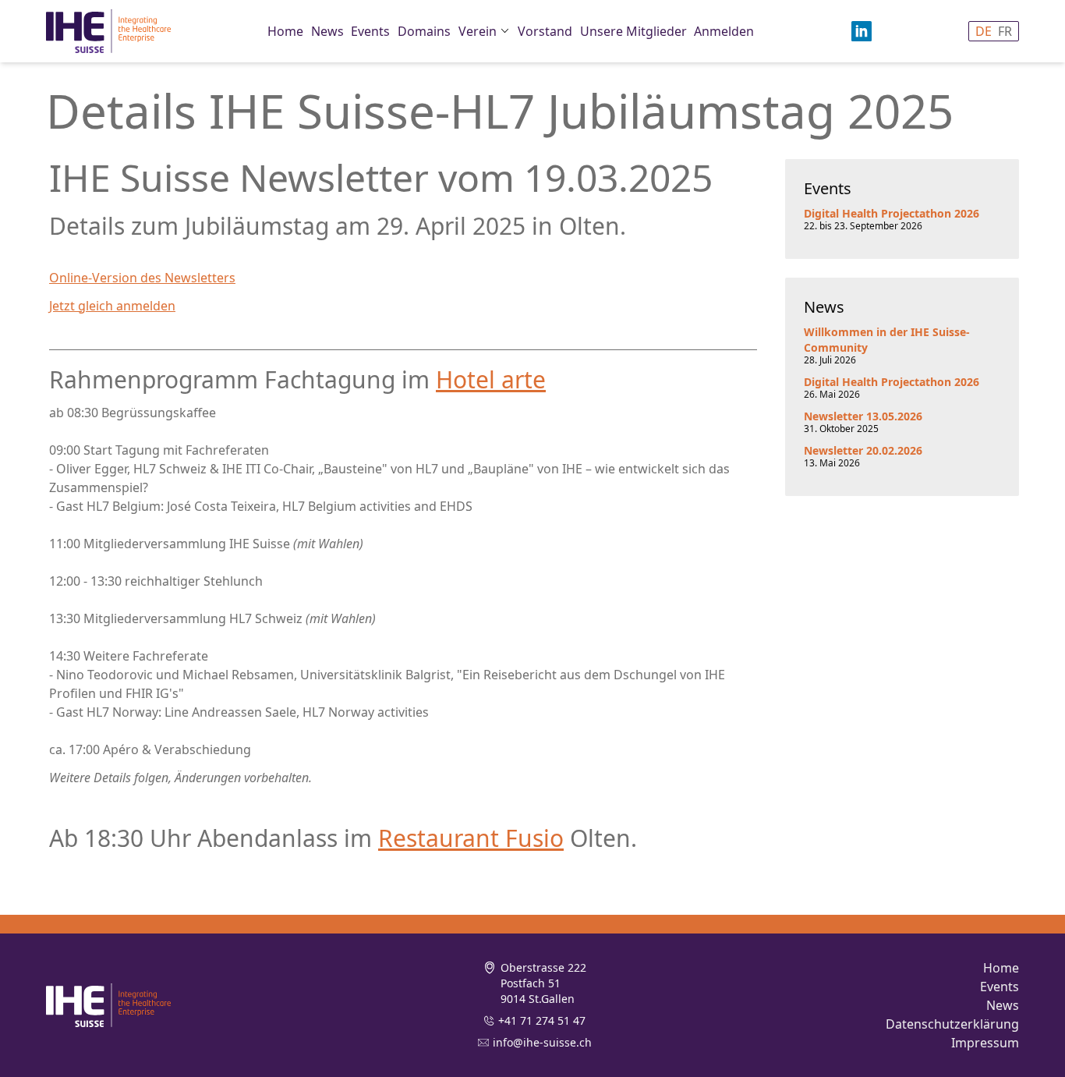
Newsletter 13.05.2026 (863, 416)
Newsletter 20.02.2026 (863, 450)
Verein (477, 31)
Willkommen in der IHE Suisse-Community (887, 339)
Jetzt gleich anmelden (112, 305)
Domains (424, 31)
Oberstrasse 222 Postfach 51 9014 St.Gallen (543, 983)
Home (285, 31)
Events (370, 31)
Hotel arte (491, 379)
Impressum (985, 1042)
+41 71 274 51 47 (542, 1020)
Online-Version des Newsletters (142, 277)
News (327, 31)
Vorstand (545, 31)
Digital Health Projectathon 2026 (891, 213)
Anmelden (724, 31)
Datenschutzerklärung (952, 1024)
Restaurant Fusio (471, 838)
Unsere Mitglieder (633, 31)
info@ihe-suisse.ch (542, 1042)
